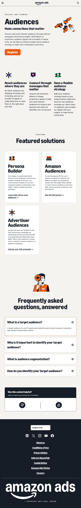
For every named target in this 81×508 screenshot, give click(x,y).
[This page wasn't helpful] (22, 405)
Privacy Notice (40, 452)
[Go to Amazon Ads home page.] (40, 490)
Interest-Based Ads (40, 457)
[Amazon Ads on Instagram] (39, 436)
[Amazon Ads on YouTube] (46, 436)
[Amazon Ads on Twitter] (33, 436)
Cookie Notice (40, 463)
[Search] (78, 3)
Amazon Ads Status (40, 468)
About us (40, 442)
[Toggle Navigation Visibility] (2, 3)
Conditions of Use (40, 447)
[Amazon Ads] (40, 3)
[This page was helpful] (59, 405)
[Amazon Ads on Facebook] (52, 436)
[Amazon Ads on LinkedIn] (27, 436)
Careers (40, 473)
